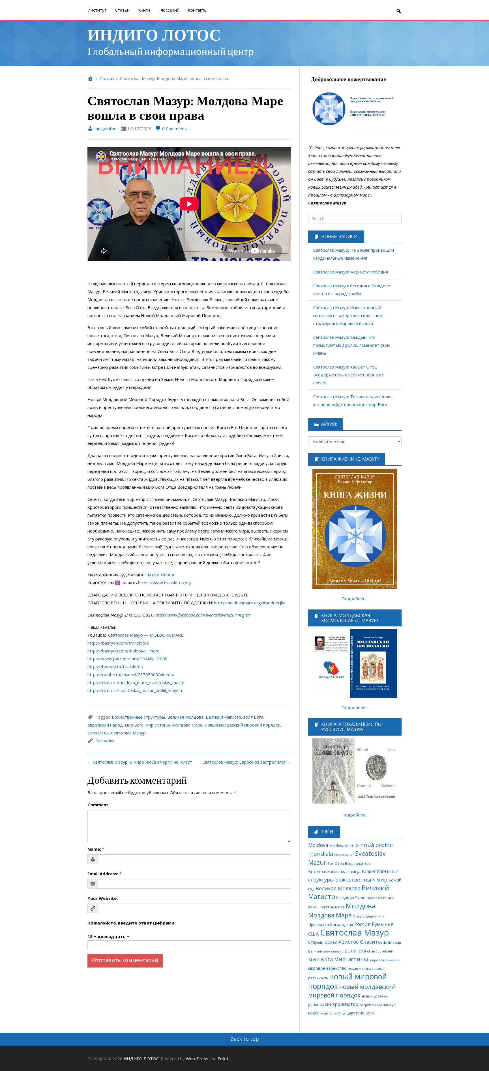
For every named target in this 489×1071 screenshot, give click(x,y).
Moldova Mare (341, 845)
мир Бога (134, 725)
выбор (376, 951)
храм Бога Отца (333, 1013)
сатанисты (98, 733)
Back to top (244, 1038)
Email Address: (104, 873)
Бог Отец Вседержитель (349, 863)
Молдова (361, 905)
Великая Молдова (185, 717)
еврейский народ (105, 725)
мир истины (158, 725)
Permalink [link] (104, 741)
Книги (144, 10)
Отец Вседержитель (368, 916)
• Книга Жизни (159, 574)
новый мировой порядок (347, 981)
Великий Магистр (223, 717)
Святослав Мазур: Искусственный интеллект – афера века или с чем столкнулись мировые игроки (347, 315)
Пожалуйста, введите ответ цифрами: (131, 923)
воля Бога (253, 717)
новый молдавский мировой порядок (242, 725)
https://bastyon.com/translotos (118, 643)
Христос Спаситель (362, 941)
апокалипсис (333, 951)
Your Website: (102, 898)
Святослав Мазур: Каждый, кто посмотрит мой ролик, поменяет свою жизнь (352, 345)
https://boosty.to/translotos (115, 666)
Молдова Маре (187, 725)
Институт (97, 10)
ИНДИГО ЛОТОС (154, 34)
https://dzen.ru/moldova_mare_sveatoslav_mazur (136, 682)
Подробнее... (355, 598)
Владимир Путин (350, 897)
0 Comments (174, 128)
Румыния (383, 924)
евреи (388, 951)
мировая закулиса (384, 960)
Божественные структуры (138, 717)
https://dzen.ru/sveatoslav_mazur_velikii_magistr (135, 690)
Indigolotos (104, 128)
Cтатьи (122, 10)
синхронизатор (341, 1004)
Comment (97, 804)
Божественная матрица (334, 872)
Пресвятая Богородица (330, 924)
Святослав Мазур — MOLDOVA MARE (145, 635)
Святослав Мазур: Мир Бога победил (350, 272)
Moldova (318, 845)
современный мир (374, 1005)
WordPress (197, 1058)
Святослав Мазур (128, 733)
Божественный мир (361, 879)
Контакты (197, 10)
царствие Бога (360, 1013)
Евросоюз (374, 898)
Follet (223, 1058)
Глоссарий (168, 10)
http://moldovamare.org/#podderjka (249, 602)
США (313, 933)
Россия (362, 924)
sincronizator (344, 854)
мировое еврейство (327, 968)
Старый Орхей (322, 942)
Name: (95, 849)
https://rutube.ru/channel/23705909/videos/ (131, 674)
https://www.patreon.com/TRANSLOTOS (127, 658)
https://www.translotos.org (165, 582)
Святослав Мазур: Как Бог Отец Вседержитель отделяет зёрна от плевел (348, 374)
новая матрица (360, 968)
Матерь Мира (333, 907)
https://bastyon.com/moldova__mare (123, 651)
